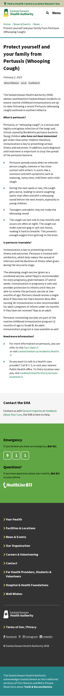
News (36, 24)
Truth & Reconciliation (38, 686)
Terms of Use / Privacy (21, 627)
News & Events (22, 24)
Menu (56, 13)
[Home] (18, 13)
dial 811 (55, 473)
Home (7, 24)
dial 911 (51, 446)
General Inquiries (32, 410)
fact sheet (31, 347)
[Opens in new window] (19, 637)
